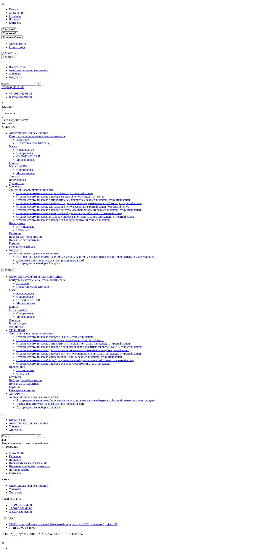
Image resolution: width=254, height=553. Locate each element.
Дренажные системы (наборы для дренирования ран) (50, 260)
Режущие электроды (22, 246)
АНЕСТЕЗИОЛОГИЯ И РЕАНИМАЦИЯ (35, 276)
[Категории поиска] (2, 61)
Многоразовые (25, 159)
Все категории (18, 67)
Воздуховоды (17, 179)
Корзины (14, 243)
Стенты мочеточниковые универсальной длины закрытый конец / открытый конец (69, 213)
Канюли (14, 163)
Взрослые (22, 139)
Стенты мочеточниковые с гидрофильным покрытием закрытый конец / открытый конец (73, 199)
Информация (9, 446)
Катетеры (15, 233)
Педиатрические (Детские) (33, 143)
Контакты (15, 22)
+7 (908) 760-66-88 (20, 93)
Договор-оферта (19, 469)
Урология (15, 73)
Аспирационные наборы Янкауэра (38, 263)
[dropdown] (2, 4)
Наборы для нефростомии (25, 236)
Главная (14, 9)
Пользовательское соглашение (28, 463)
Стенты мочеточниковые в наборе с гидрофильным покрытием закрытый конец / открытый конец (79, 203)
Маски (13, 146)
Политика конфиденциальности (29, 466)
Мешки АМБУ (18, 166)
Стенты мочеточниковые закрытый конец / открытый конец (54, 193)
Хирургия (15, 77)
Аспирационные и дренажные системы (34, 253)
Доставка (15, 19)
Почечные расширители (24, 240)
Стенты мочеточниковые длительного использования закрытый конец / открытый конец (72, 206)
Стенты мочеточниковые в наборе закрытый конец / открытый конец (60, 196)
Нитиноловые (25, 226)
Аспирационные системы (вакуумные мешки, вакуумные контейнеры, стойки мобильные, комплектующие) (85, 256)
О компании (17, 12)
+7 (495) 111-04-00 (12, 87)
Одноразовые (24, 153)
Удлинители (16, 183)
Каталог (6, 479)
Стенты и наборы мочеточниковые (31, 189)
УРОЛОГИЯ (17, 330)
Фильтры (14, 176)
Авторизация (17, 43)
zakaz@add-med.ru (20, 96)
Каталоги (15, 16)
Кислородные (25, 149)
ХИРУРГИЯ (17, 393)
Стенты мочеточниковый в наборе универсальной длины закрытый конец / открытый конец (75, 216)
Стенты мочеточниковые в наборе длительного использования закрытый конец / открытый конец (78, 209)
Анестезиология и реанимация (28, 70)
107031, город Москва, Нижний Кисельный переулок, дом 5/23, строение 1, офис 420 (63, 524)
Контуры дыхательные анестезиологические (37, 136)
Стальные (22, 230)
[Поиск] (43, 84)
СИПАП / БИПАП (28, 156)
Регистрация (17, 47)
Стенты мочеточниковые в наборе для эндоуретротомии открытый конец (63, 219)
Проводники (17, 223)
